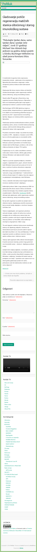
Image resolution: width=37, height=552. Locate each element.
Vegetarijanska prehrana (10, 502)
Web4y (21, 548)
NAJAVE (6, 459)
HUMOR (8, 487)
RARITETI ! (9, 496)
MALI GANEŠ (9, 431)
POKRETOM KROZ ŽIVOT (13, 442)
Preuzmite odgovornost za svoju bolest (22, 280)
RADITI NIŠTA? (10, 444)
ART (7, 479)
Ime (7, 318)
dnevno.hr (5, 268)
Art (5, 385)
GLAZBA (8, 485)
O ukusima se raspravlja (12, 437)
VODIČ (6, 507)
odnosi (6, 463)
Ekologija (6, 455)
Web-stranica (6, 335)
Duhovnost (7, 452)
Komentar (9, 300)
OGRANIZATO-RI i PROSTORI (12, 465)
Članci (22, 34)
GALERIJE (7, 457)
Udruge (6, 406)
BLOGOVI (7, 424)
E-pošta (9, 326)
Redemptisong (9, 446)
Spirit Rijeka (12, 528)
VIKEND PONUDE (9, 505)
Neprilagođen (9, 435)
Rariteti (6, 402)
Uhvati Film (7, 409)
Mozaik (6, 400)
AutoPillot (8, 426)
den (5, 34)
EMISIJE (8, 483)
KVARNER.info (10, 492)
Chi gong (6, 448)
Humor (6, 396)
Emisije (6, 391)
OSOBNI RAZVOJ (10, 439)
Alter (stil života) (8, 382)
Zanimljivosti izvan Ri (11, 461)
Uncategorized (8, 500)
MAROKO (8, 433)
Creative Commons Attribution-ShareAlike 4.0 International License (17, 531)
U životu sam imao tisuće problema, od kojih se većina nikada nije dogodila (17, 274)
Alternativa (7, 420)
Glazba (6, 393)
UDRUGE (8, 498)
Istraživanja (23, 193)
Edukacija (7, 389)
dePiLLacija (9, 470)
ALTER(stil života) (10, 476)
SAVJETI (6, 472)
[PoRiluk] (18, 4)
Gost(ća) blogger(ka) (11, 429)
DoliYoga (6, 387)
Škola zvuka (7, 404)
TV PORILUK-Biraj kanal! (11, 474)
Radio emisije (7, 468)
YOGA (6, 509)
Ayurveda (6, 422)
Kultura (6, 398)
